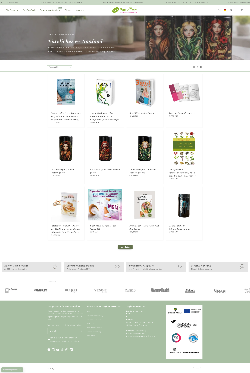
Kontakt (129, 314)
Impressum (91, 336)
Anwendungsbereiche (50, 10)
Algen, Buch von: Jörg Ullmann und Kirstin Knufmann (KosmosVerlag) (104, 116)
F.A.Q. (128, 317)
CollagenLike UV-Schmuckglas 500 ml (179, 227)
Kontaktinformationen (95, 328)
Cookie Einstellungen (95, 332)
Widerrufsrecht (92, 324)
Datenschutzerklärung (95, 316)
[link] (28, 290)
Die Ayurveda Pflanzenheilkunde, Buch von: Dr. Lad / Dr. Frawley (182, 172)
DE (231, 10)
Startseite (52, 34)
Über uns (80, 10)
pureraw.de (58, 369)
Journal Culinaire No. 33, (182, 113)
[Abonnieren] (81, 331)
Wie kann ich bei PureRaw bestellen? (140, 322)
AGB (88, 312)
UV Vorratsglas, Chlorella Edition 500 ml (142, 171)
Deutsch (195, 368)
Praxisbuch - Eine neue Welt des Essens (144, 227)
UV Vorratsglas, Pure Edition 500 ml (105, 171)
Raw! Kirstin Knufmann (142, 113)
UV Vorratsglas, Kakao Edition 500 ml (62, 171)
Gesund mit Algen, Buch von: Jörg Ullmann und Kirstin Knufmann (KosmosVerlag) (66, 116)
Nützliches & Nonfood (68, 34)
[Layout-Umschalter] (194, 67)
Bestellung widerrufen (134, 311)
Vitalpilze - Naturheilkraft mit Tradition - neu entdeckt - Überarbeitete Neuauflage (65, 229)
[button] (219, 10)
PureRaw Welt (29, 10)
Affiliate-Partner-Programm (136, 325)
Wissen (68, 10)
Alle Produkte (12, 10)
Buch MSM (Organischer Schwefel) (103, 227)
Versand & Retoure (94, 320)
